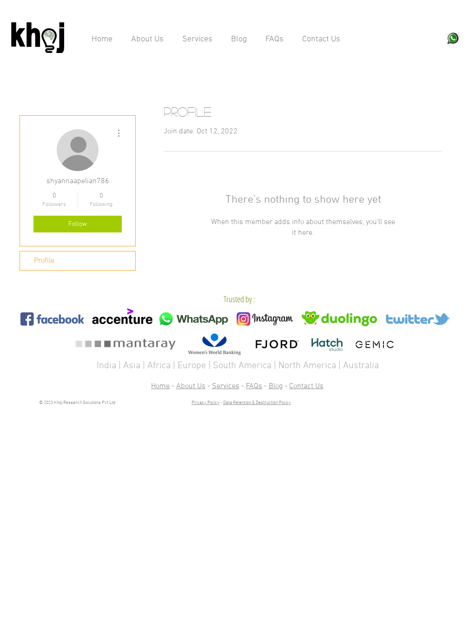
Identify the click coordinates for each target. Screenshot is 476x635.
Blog (276, 386)
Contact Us (306, 386)
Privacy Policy (205, 403)
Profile (44, 260)
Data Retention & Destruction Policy (257, 403)
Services (225, 386)
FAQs (254, 386)
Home (160, 386)
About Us (190, 386)
